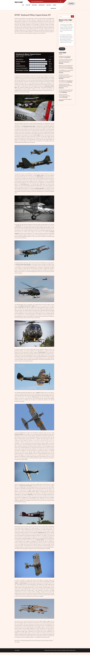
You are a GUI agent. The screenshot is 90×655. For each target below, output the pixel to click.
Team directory (53, 8)
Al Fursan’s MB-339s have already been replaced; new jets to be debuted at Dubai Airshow (65, 61)
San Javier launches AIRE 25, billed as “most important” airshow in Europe (66, 91)
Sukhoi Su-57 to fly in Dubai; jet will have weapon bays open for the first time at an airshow (66, 67)
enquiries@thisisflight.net (38, 1)
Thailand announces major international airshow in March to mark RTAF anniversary (65, 85)
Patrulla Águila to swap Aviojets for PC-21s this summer (66, 81)
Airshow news (34, 4)
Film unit (71, 3)
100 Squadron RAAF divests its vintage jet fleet (65, 57)
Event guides (48, 4)
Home (23, 4)
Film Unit (62, 48)
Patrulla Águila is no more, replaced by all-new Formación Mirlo (66, 71)
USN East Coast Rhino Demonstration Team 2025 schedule (64, 96)
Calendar (54, 4)
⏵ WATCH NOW (28, 4)
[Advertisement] (34, 43)
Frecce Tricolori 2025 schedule (65, 99)
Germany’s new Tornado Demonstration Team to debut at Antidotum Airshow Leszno (65, 76)
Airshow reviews (42, 4)
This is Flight (19, 2)
